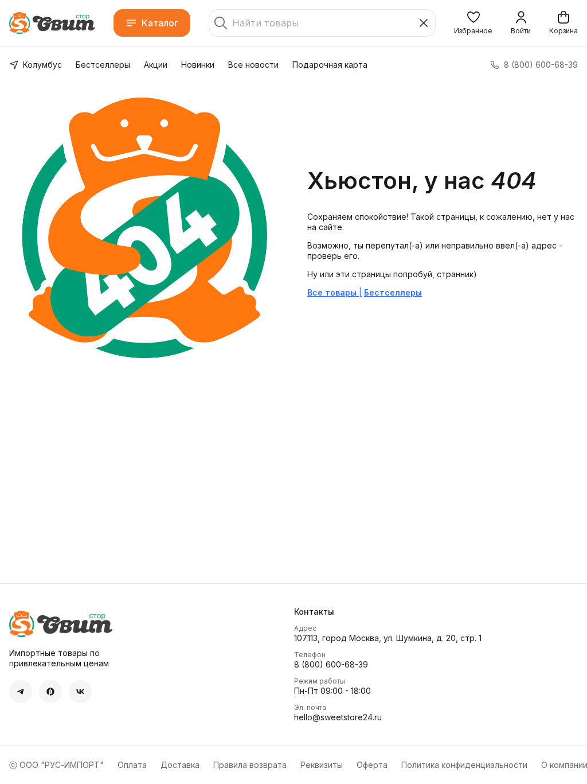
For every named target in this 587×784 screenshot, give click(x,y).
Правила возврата (250, 765)
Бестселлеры (103, 64)
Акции (155, 64)
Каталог (160, 23)
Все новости (253, 64)
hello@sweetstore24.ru (338, 717)
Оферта (372, 765)
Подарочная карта (329, 64)
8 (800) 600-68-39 (331, 664)
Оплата (132, 765)
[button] (473, 23)
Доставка (180, 765)
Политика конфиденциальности (464, 765)
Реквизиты (321, 765)
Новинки (197, 64)
